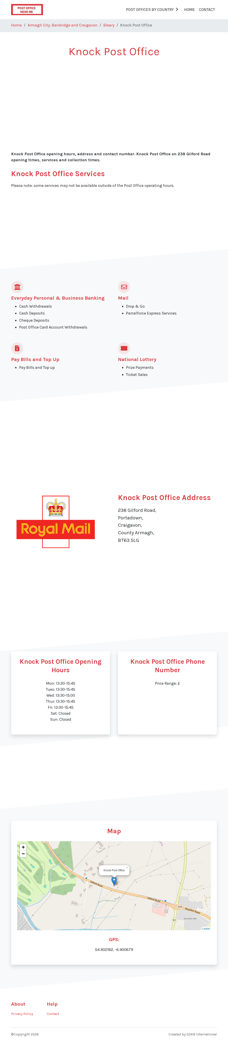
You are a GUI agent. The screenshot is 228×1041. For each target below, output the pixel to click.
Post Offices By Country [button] (150, 9)
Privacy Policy (22, 1014)
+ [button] (23, 847)
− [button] (23, 854)
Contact (207, 9)
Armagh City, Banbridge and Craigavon (63, 25)
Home (189, 9)
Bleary (108, 25)
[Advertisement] (114, 96)
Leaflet (206, 928)
